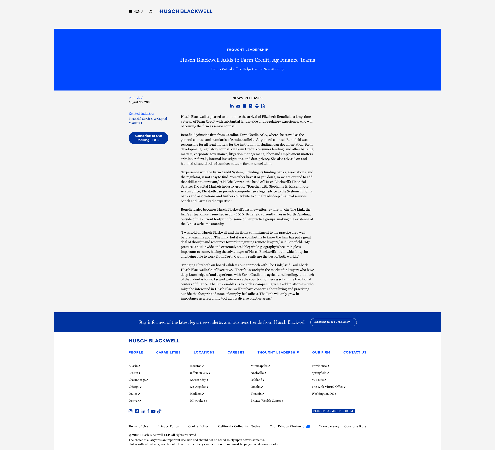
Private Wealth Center (266, 400)
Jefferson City (199, 373)
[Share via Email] (238, 106)
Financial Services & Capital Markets (148, 120)
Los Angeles (198, 386)
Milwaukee (198, 400)
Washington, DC (323, 393)
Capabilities (168, 352)
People (136, 352)
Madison (196, 393)
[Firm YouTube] (154, 411)
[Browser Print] (257, 106)
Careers (236, 352)
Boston (134, 373)
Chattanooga (137, 379)
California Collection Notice (239, 426)
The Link (297, 209)
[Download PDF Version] (263, 106)
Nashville (258, 373)
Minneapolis (259, 366)
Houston (196, 366)
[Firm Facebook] (149, 411)
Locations (204, 352)
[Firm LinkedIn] (144, 411)
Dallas (133, 393)
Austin (133, 366)
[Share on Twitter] (250, 106)
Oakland (257, 379)
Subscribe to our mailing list (332, 322)
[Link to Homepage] (186, 12)
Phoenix (256, 393)
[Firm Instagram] (131, 411)
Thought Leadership (247, 50)
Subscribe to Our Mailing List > (148, 138)
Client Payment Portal (333, 411)
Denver (134, 400)
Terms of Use (138, 426)
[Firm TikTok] (159, 411)
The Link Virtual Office (328, 386)
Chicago (134, 386)
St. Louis (318, 379)
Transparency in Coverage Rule (342, 426)
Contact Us (354, 352)
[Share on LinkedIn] (232, 106)
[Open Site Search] (150, 11)
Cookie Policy (198, 426)
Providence (320, 366)
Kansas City (198, 379)
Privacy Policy (168, 426)
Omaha (256, 386)
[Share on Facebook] (244, 106)
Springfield (319, 373)
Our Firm (321, 352)
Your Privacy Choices (286, 426)
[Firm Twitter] (138, 411)
